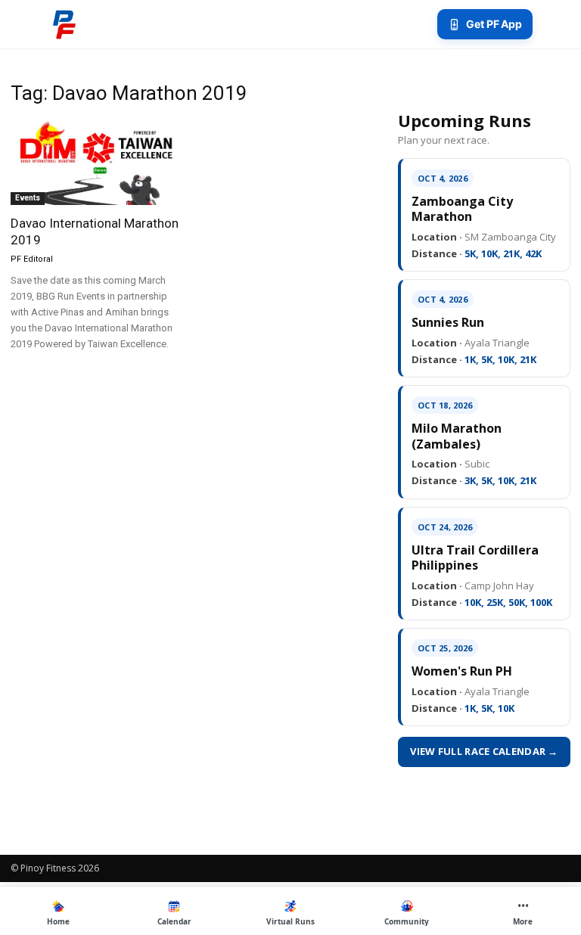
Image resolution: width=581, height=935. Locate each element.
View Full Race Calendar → (484, 751)
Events (27, 198)
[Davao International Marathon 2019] (97, 162)
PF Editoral (32, 259)
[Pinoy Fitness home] (64, 24)
